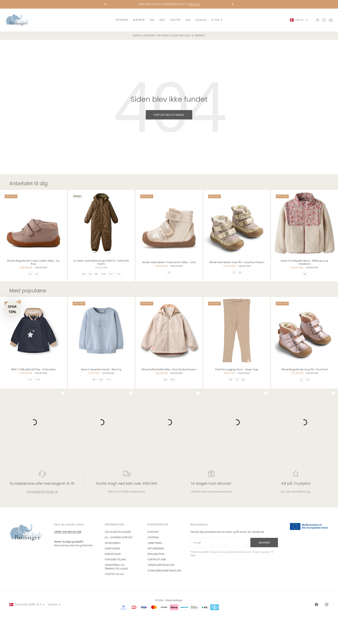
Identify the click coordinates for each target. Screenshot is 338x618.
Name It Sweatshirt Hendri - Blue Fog (101, 370)
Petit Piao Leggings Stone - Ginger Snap (236, 370)
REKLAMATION (156, 554)
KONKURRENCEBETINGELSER (164, 570)
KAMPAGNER (112, 548)
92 (90, 274)
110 (110, 274)
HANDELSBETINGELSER (161, 565)
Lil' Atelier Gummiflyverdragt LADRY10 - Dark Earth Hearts (101, 262)
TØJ (152, 20)
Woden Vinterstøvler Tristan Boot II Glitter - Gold (169, 262)
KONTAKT (153, 532)
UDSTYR (175, 20)
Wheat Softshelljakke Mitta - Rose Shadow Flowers (169, 370)
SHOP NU (194, 4)
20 (169, 272)
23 (307, 379)
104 (103, 274)
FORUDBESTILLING (115, 559)
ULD (188, 20)
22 (30, 274)
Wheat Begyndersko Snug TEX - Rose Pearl (304, 370)
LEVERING (153, 537)
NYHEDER (122, 20)
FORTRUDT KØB (157, 559)
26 (239, 272)
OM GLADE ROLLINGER (118, 532)
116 (118, 274)
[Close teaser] (19, 302)
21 (301, 379)
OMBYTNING (155, 543)
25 (36, 274)
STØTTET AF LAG (114, 574)
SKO (162, 20)
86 (83, 274)
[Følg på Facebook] (316, 604)
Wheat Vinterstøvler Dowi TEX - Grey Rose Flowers (236, 262)
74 (237, 379)
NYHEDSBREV (112, 543)
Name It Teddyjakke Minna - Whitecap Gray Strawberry (304, 262)
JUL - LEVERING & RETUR (118, 537)
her (309, 491)
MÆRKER (139, 20)
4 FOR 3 (216, 20)
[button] (12, 309)
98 (96, 274)
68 (230, 379)
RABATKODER (113, 554)
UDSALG (200, 20)
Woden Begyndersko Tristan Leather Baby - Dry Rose (33, 262)
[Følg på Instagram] (327, 604)
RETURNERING (156, 548)
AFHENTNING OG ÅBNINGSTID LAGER (116, 566)
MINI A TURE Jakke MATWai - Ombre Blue (33, 370)
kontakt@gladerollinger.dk (42, 491)
